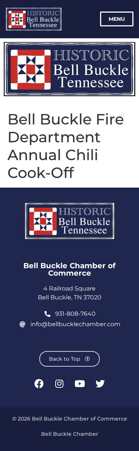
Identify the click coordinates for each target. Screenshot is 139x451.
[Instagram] (59, 383)
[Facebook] (39, 383)
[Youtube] (79, 383)
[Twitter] (100, 383)
